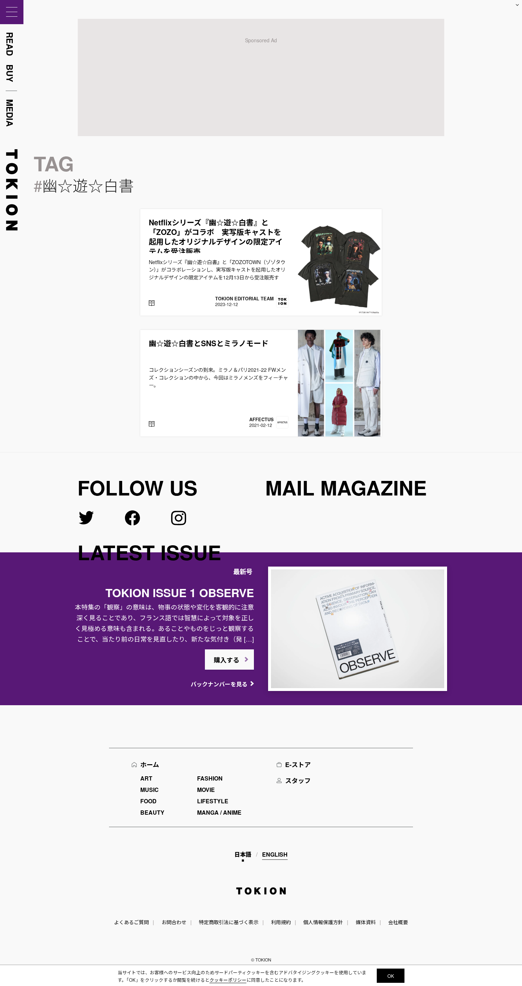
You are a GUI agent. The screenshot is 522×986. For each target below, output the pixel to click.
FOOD (148, 801)
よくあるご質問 (131, 922)
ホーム (149, 764)
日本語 (242, 854)
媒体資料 (366, 922)
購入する (226, 660)
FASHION (210, 778)
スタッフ (298, 780)
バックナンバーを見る (219, 684)
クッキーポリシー (228, 979)
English (275, 854)
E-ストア (298, 764)
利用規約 (281, 922)
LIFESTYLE (212, 801)
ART (146, 778)
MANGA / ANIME (219, 812)
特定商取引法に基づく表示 (229, 922)
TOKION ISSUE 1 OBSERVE (179, 592)
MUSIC (149, 790)
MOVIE (206, 790)
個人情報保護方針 (323, 922)
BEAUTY (152, 812)
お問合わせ (174, 922)
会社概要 (398, 922)
